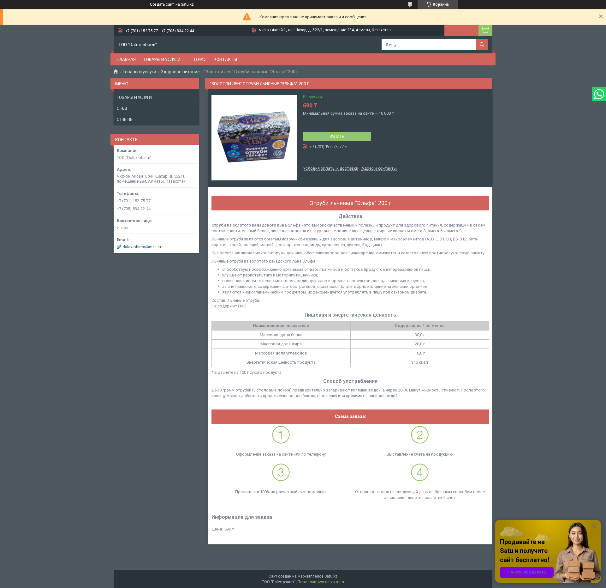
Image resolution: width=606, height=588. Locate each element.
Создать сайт (162, 4)
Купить (337, 136)
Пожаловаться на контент (321, 582)
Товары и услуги (162, 59)
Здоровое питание (180, 71)
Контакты (225, 59)
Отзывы (125, 119)
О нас (200, 59)
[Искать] (482, 44)
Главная (126, 59)
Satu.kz (330, 576)
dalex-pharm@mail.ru (141, 247)
